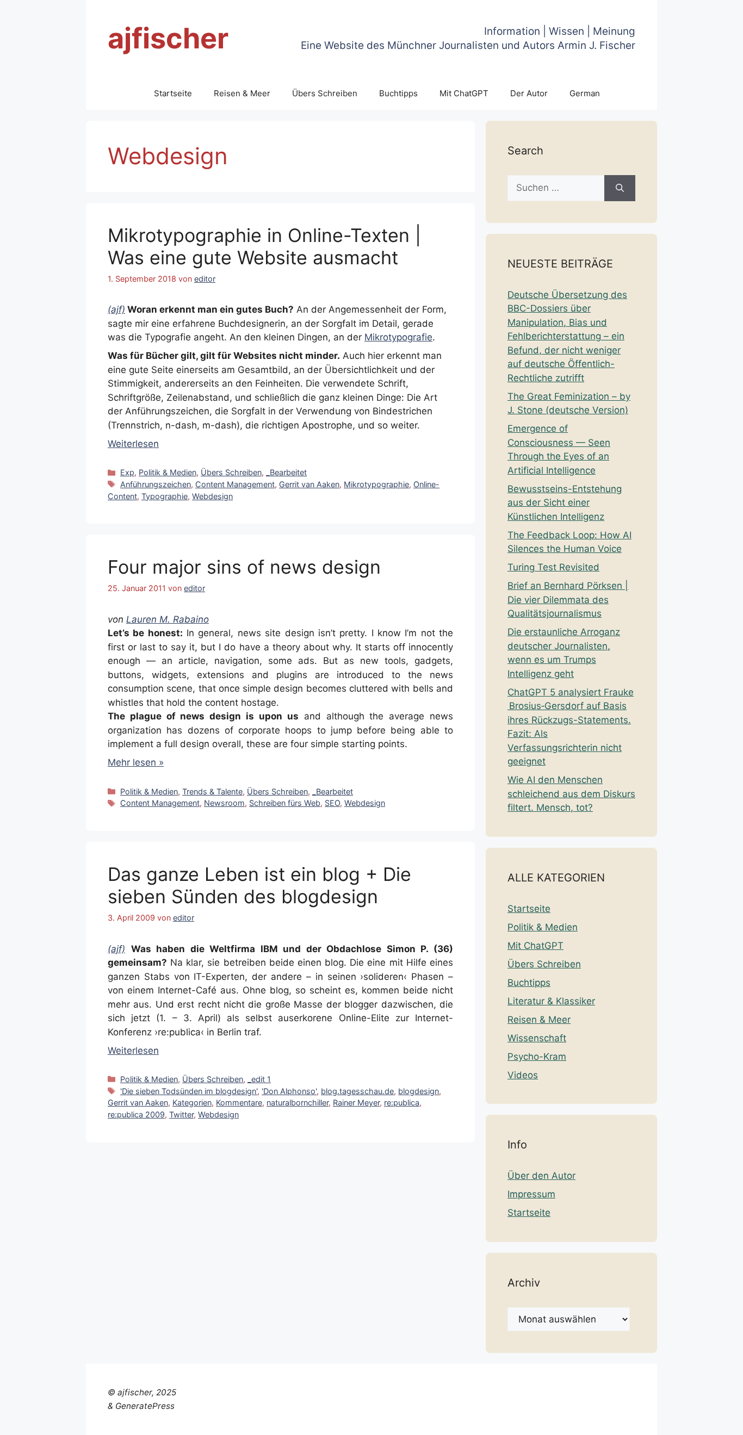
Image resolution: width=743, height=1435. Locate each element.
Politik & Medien (167, 472)
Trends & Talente (212, 791)
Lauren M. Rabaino (167, 619)
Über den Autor (541, 1175)
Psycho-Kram (536, 1056)
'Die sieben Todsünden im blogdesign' (188, 1091)
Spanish (717, 1419)
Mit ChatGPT (463, 93)
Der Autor (529, 93)
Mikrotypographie (376, 484)
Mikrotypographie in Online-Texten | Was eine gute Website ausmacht (264, 246)
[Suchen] (619, 188)
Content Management (235, 484)
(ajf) (116, 309)
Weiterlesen (133, 443)
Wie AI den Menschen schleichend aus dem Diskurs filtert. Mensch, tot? (571, 793)
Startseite (173, 93)
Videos (522, 1075)
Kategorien (192, 1102)
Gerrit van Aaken (309, 484)
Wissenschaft (536, 1038)
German (584, 93)
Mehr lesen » (136, 762)
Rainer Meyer (356, 1102)
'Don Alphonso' (289, 1091)
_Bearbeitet (286, 472)
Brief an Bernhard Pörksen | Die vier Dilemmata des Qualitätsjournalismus (567, 599)
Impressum (531, 1194)
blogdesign (418, 1091)
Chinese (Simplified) (400, 1419)
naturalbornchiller (298, 1102)
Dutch (460, 1419)
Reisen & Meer (242, 93)
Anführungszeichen (155, 484)
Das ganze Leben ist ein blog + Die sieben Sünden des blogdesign (259, 885)
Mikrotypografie (398, 337)
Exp (127, 472)
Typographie (164, 496)
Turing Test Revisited (553, 567)
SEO (332, 802)
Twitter (181, 1114)
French (524, 1419)
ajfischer (168, 38)
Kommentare (239, 1102)
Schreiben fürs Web (284, 802)
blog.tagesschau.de (357, 1091)
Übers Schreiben (324, 93)
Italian (594, 1419)
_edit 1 (259, 1079)
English (490, 1419)
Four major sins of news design (244, 567)
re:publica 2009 (136, 1114)
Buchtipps (398, 93)
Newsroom (224, 802)
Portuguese (635, 1419)
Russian (680, 1419)
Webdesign (212, 496)
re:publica (401, 1102)
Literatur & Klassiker (551, 1001)
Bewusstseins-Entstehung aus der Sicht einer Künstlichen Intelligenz (564, 502)
